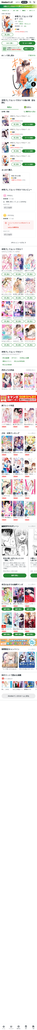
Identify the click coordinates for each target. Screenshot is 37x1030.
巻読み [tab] (9, 107)
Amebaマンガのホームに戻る (18, 696)
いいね (9, 207)
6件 (25, 26)
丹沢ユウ (20, 21)
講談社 (21, 23)
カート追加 (28, 43)
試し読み (7, 34)
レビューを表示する (13, 227)
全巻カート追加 (28, 49)
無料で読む (14, 575)
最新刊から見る (30, 111)
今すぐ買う (9, 43)
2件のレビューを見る (17, 242)
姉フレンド (28, 23)
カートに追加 (29, 124)
